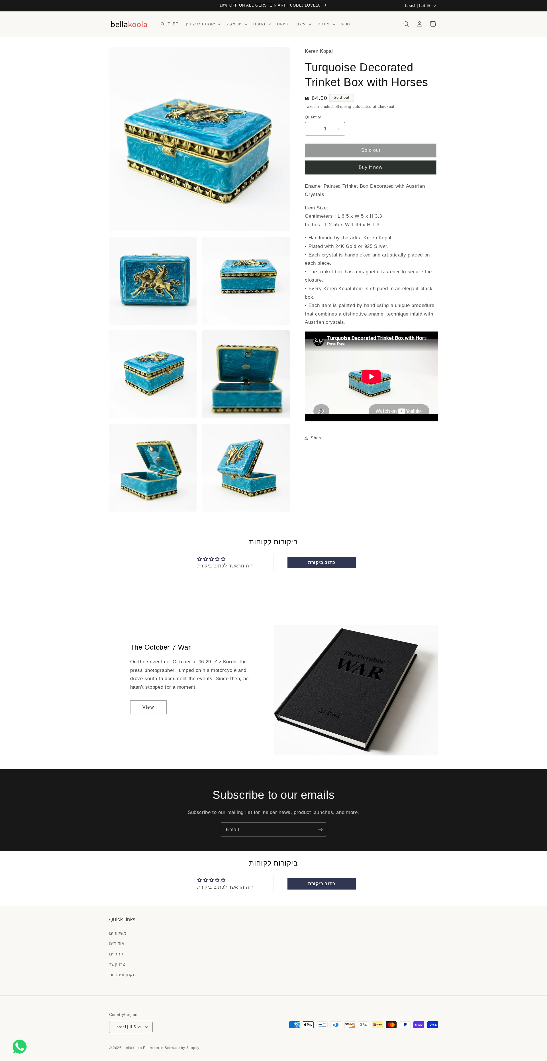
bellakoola (133, 1047)
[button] (202, 24)
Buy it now (371, 167)
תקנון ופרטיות (122, 975)
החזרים (116, 954)
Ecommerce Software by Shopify (171, 1047)
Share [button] (317, 438)
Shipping (343, 107)
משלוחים (117, 933)
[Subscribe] (320, 829)
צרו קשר (117, 964)
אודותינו (116, 943)
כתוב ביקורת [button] (321, 562)
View (148, 707)
